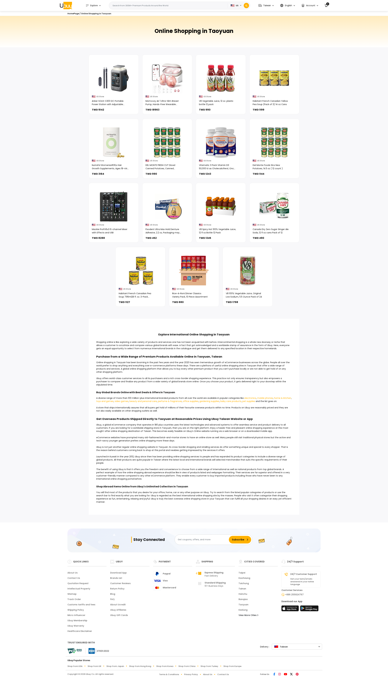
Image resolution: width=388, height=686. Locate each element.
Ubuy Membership (77, 620)
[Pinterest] (297, 674)
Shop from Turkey (209, 666)
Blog (112, 593)
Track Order (74, 599)
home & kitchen (282, 398)
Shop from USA (74, 666)
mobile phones (265, 398)
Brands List (116, 578)
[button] (266, 5)
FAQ (112, 599)
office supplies (190, 401)
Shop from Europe (232, 666)
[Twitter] (291, 674)
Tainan (242, 588)
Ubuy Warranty (75, 625)
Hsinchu (243, 593)
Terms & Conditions (169, 674)
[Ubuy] (66, 5)
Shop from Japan (115, 666)
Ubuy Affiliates (118, 609)
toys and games (105, 401)
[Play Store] (309, 609)
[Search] (246, 5)
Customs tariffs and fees (81, 604)
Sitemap (72, 593)
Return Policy (117, 588)
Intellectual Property (78, 588)
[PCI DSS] (74, 651)
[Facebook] (274, 674)
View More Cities (248, 615)
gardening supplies (209, 401)
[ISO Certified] (97, 650)
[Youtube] (285, 674)
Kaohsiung (244, 578)
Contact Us (73, 578)
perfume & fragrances (170, 401)
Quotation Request (78, 583)
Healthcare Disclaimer (79, 631)
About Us (72, 572)
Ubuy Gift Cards (119, 615)
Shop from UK (94, 666)
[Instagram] (279, 674)
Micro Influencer (76, 615)
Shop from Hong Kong (140, 666)
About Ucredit (118, 604)
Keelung (243, 609)
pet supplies (248, 401)
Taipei (242, 572)
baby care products (230, 401)
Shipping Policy (75, 609)
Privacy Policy (191, 674)
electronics (250, 398)
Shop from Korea (164, 666)
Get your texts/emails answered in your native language (302, 582)
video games (121, 401)
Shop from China (186, 666)
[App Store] (290, 609)
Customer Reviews (120, 583)
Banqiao (243, 599)
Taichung (244, 583)
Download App (118, 572)
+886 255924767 (294, 594)
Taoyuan (243, 604)
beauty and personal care (143, 401)
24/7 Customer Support (303, 574)
